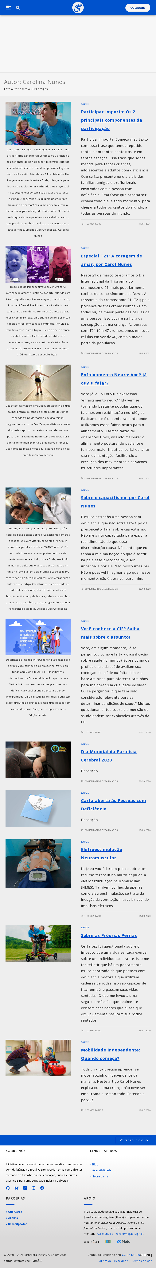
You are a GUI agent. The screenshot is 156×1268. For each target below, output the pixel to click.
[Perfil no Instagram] (34, 1188)
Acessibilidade (101, 1170)
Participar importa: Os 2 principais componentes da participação (111, 120)
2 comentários (93, 1110)
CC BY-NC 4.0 (131, 1255)
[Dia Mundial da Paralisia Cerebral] (38, 760)
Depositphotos (17, 1224)
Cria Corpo (15, 1212)
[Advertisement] (78, 43)
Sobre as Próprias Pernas (109, 935)
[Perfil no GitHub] (8, 1188)
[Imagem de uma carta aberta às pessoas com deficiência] (38, 808)
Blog (95, 1164)
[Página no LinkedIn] (25, 1188)
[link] (117, 1258)
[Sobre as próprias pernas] (38, 943)
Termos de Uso (141, 1261)
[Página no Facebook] (42, 1188)
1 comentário (93, 223)
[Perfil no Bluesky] (17, 1188)
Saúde (85, 104)
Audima (13, 1218)
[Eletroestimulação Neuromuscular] (38, 863)
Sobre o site (100, 1176)
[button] (8, 7)
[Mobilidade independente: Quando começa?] (38, 1058)
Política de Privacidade (113, 1261)
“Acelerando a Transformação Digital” (119, 1233)
